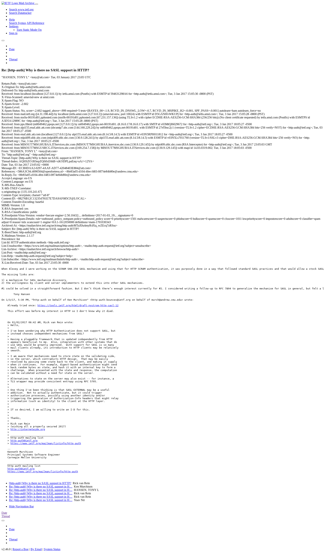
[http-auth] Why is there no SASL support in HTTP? (40, 483)
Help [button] (12, 19)
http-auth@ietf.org (24, 440)
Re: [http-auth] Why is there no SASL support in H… (40, 486)
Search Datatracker (20, 12)
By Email (36, 549)
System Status (52, 549)
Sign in (13, 33)
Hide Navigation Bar (21, 506)
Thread (13, 59)
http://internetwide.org (27, 429)
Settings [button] (13, 26)
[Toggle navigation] (36, 4)
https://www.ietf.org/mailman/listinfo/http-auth (45, 443)
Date (12, 49)
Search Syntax (17, 23)
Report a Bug (20, 549)
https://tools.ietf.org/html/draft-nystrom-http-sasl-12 (78, 305)
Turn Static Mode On (29, 29)
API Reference (35, 23)
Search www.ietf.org (21, 9)
